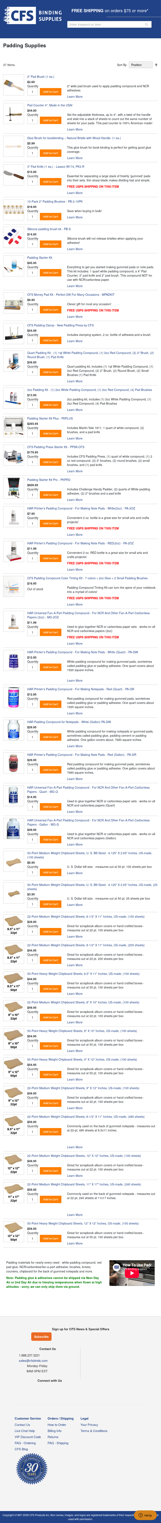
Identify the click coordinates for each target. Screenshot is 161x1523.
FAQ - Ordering (25, 1443)
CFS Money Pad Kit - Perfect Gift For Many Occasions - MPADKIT (71, 294)
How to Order (57, 1424)
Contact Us (22, 1424)
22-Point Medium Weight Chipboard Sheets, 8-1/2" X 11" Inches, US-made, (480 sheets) (86, 1116)
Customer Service (28, 1418)
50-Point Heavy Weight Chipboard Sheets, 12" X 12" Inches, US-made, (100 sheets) (83, 1223)
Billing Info (54, 1430)
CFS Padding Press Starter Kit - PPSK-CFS (55, 447)
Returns (53, 1437)
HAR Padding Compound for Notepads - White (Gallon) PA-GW (69, 722)
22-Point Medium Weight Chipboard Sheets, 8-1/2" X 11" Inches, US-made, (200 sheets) (86, 945)
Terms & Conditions (94, 1430)
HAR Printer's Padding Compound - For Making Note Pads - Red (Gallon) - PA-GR (81, 754)
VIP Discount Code (28, 1437)
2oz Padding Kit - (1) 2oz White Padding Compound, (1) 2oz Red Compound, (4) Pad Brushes (89, 390)
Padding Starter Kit (39, 257)
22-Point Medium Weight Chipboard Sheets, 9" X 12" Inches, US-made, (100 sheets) (83, 1088)
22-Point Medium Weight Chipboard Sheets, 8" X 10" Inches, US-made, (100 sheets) (83, 1002)
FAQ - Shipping (58, 1443)
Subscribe (41, 1336)
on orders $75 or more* (109, 10)
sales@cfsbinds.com (33, 1360)
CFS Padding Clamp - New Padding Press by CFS (60, 325)
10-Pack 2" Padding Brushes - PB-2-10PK (55, 201)
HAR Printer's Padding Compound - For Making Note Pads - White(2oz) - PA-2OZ (81, 508)
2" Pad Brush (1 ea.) (40, 76)
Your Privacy (89, 1424)
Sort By (122, 65)
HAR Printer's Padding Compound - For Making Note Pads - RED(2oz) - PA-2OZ (80, 543)
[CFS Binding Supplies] (33, 15)
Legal (84, 1418)
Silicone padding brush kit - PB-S (49, 229)
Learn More (75, 96)
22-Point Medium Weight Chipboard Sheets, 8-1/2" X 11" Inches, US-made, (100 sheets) (86, 916)
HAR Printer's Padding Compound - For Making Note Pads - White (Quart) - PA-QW (82, 652)
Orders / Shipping (61, 1418)
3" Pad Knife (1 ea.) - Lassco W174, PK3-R (55, 166)
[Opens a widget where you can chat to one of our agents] (145, 1515)
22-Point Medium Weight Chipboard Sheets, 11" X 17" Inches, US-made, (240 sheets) (84, 1184)
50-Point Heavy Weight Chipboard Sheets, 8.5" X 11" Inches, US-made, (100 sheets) (83, 973)
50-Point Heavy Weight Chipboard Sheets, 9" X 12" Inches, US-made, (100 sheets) (82, 1059)
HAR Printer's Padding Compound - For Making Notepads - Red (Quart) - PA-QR (80, 689)
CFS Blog (21, 1449)
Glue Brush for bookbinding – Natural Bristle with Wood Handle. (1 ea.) (74, 138)
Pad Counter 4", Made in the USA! (50, 105)
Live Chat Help (25, 1430)
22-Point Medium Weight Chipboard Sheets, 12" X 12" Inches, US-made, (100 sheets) (84, 1155)
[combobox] (109, 24)
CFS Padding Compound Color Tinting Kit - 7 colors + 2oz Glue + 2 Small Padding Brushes (87, 578)
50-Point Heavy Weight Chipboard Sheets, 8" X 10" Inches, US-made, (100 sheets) (82, 1031)
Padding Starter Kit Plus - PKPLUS (50, 418)
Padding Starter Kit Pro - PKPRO (48, 480)
